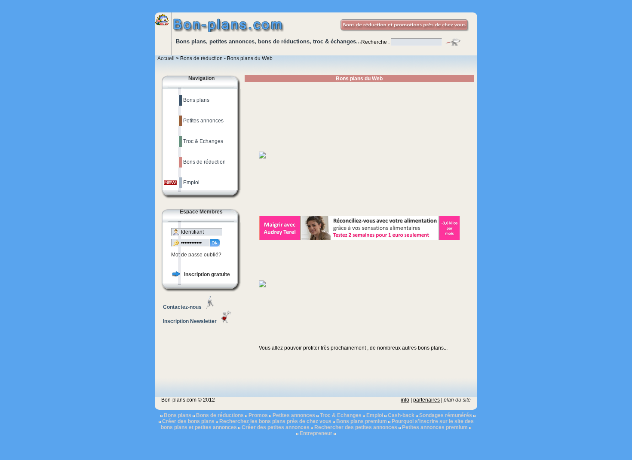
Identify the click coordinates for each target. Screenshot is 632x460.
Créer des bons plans (188, 421)
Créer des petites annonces (276, 427)
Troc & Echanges (341, 415)
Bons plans (177, 415)
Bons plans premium (361, 421)
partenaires (426, 400)
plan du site (457, 400)
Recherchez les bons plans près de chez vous (275, 421)
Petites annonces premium (435, 427)
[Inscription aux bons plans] (176, 275)
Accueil (166, 58)
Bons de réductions (220, 415)
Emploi (374, 415)
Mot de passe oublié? (196, 255)
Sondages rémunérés (445, 415)
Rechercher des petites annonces (355, 427)
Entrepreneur (316, 433)
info (405, 400)
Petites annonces (294, 415)
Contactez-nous (182, 307)
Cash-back (401, 415)
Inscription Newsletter (190, 321)
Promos (258, 415)
